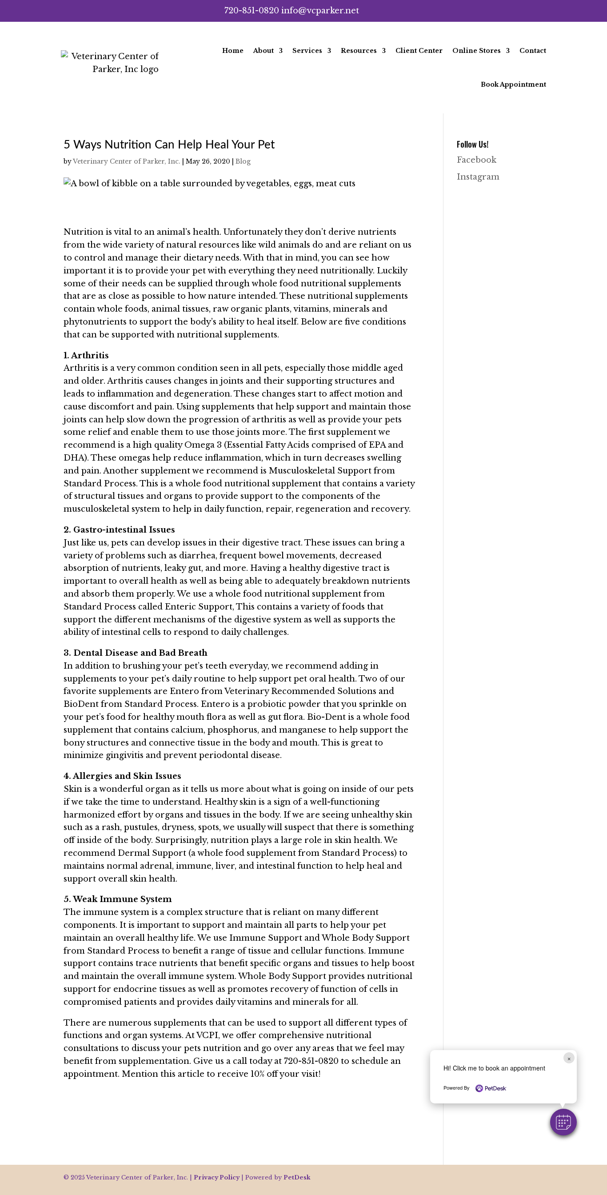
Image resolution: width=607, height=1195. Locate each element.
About (263, 51)
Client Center (419, 51)
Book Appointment (513, 84)
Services (307, 51)
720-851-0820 (251, 11)
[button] (563, 1122)
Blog (243, 161)
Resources (359, 51)
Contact (532, 51)
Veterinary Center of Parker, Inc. (126, 161)
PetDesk (297, 1177)
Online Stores (476, 51)
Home (233, 51)
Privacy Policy (217, 1177)
